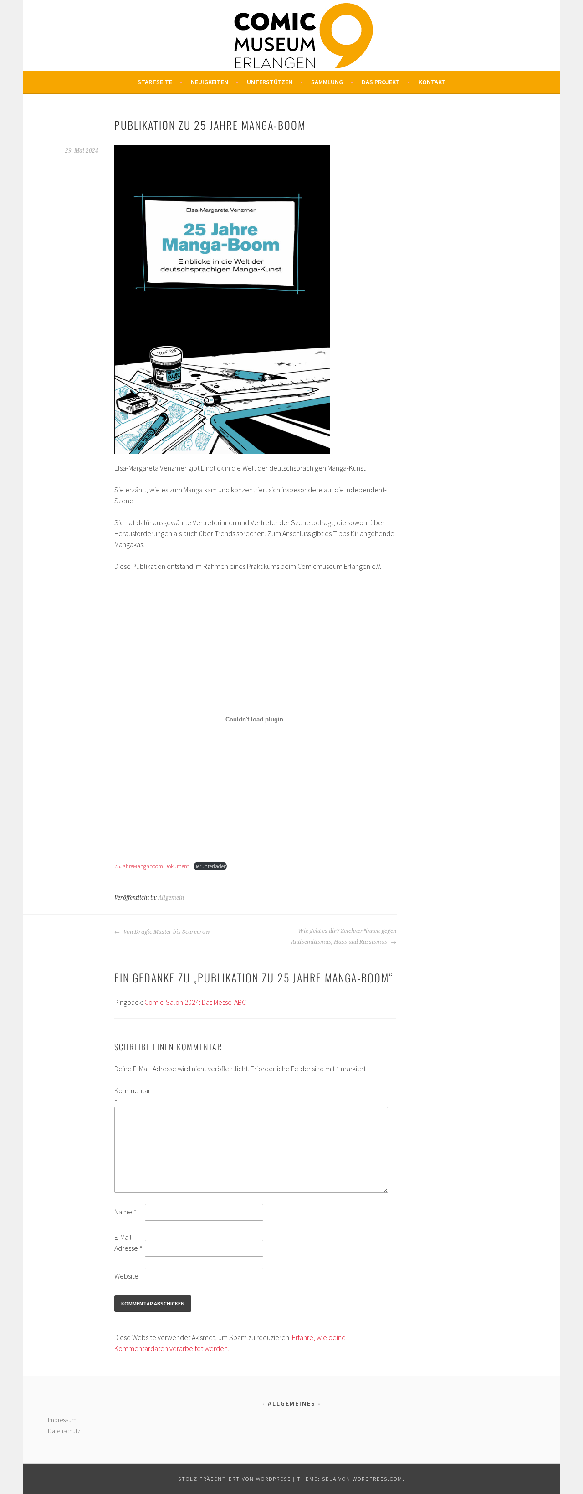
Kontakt (432, 82)
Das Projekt (381, 82)
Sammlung (327, 82)
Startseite (155, 82)
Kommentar (128, 1096)
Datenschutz (64, 1431)
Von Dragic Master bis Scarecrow (166, 932)
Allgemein (171, 898)
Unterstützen (269, 82)
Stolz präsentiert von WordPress (234, 1478)
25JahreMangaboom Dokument (151, 866)
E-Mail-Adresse (128, 1243)
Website (126, 1275)
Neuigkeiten (209, 82)
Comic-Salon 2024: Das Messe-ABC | (196, 1002)
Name (125, 1211)
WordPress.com (378, 1478)
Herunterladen (210, 866)
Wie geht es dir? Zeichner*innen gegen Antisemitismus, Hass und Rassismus (343, 936)
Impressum (62, 1420)
